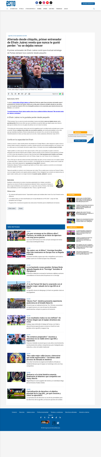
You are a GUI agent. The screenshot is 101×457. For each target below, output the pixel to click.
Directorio (21, 412)
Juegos (66, 8)
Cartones (51, 8)
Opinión (45, 8)
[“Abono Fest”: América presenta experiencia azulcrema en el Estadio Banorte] (16, 305)
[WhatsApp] (15, 94)
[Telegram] (19, 94)
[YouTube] (47, 2)
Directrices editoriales (71, 412)
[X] (40, 2)
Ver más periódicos (88, 3)
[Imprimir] (29, 94)
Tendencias (59, 8)
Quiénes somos (31, 412)
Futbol (21, 8)
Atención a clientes (84, 412)
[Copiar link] (25, 94)
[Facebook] (36, 2)
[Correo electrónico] (22, 94)
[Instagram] (44, 2)
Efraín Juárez (12, 208)
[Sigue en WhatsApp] (60, 94)
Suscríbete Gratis (80, 140)
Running (39, 8)
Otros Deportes (30, 8)
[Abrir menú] (7, 9)
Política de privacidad (42, 412)
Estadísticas (13, 8)
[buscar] (94, 9)
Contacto (14, 412)
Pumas (20, 208)
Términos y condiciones (57, 412)
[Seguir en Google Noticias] (63, 94)
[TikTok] (51, 2)
